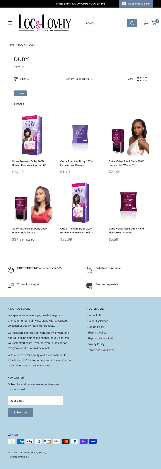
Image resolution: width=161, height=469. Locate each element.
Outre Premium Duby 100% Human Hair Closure (76, 163)
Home (11, 44)
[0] (154, 23)
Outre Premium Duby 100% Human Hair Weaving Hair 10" (77, 230)
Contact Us (94, 315)
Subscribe (20, 412)
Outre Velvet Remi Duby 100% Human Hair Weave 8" (126, 163)
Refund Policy (95, 326)
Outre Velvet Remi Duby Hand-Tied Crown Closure (127, 230)
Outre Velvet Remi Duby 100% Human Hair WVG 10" (30, 230)
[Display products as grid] (139, 79)
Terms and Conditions (100, 350)
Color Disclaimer (97, 321)
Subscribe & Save (139, 3)
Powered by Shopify (18, 456)
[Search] (132, 23)
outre (21, 93)
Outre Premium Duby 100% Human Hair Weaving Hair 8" (29, 163)
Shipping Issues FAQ (100, 338)
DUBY (21, 44)
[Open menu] (10, 22)
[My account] (146, 23)
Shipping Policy (96, 332)
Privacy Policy (95, 344)
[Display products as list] (145, 79)
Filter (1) (24, 78)
